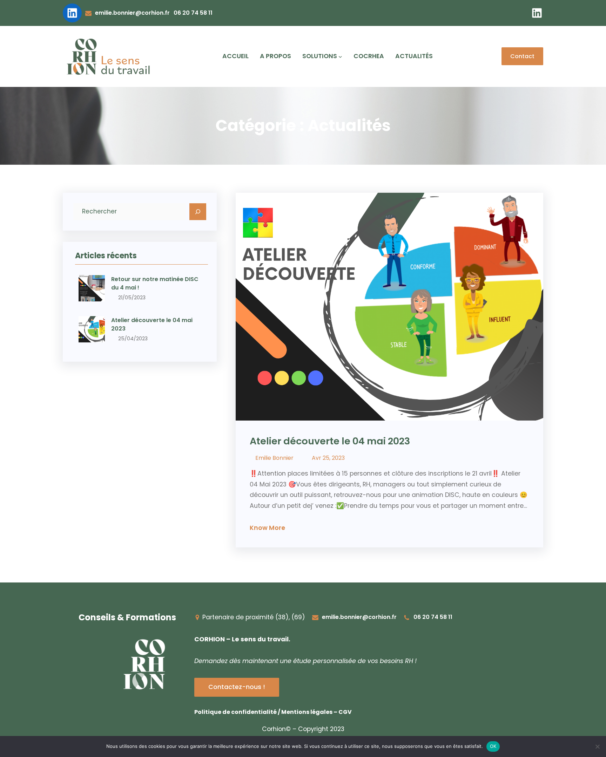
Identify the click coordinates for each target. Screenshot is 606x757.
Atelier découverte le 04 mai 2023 (152, 324)
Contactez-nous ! (236, 687)
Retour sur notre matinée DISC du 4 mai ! (154, 283)
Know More (267, 528)
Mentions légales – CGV (316, 712)
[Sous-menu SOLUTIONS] (340, 57)
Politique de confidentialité (235, 712)
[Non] (597, 746)
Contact (522, 56)
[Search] (197, 211)
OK (493, 746)
